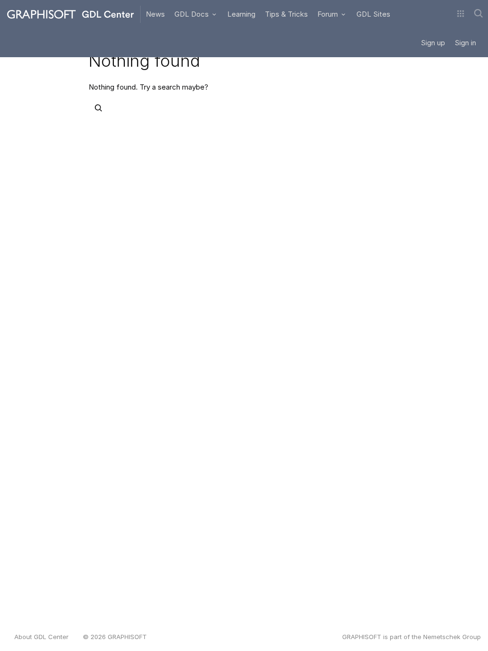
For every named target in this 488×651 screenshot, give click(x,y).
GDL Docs (192, 14)
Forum (328, 14)
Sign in (465, 42)
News (155, 14)
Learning (241, 14)
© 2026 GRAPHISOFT (115, 637)
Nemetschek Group (452, 637)
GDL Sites (373, 14)
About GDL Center (41, 637)
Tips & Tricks (286, 14)
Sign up (433, 42)
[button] (460, 14)
